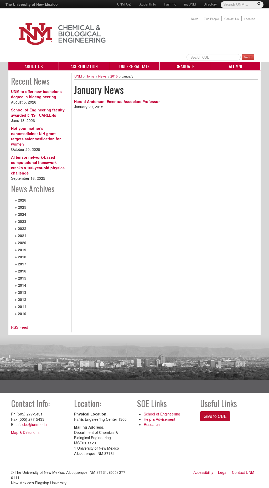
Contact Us (231, 19)
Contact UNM (243, 472)
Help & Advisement (159, 419)
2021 (22, 235)
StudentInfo (147, 4)
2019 (22, 249)
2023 (22, 221)
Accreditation (84, 66)
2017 (22, 263)
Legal (222, 472)
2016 (22, 271)
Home (90, 76)
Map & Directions (25, 432)
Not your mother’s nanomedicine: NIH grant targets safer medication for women (36, 136)
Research (152, 424)
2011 (22, 306)
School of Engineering (162, 414)
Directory (210, 4)
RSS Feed (19, 327)
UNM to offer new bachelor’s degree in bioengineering (36, 94)
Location (249, 19)
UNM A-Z (124, 4)
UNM (78, 76)
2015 (22, 278)
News (194, 19)
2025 (22, 207)
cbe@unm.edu (34, 424)
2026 (22, 200)
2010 (22, 313)
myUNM (190, 4)
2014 (22, 285)
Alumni (235, 66)
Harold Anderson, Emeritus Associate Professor (117, 101)
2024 (22, 214)
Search (248, 57)
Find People (211, 19)
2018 (22, 256)
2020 (22, 242)
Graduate (184, 66)
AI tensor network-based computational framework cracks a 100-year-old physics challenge (38, 165)
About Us (33, 66)
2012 (22, 299)
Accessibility (203, 472)
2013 (22, 292)
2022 (22, 228)
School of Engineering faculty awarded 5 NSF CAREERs (38, 112)
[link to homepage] (75, 33)
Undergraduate (134, 66)
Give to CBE (215, 416)
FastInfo (170, 4)
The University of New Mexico (32, 4)
